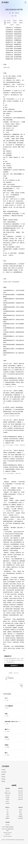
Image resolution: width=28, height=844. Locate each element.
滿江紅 (20, 812)
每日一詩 (7, 791)
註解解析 (21, 20)
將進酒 (20, 810)
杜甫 (7, 812)
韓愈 (15, 15)
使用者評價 (4, 772)
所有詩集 (7, 797)
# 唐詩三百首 (6, 67)
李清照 (7, 816)
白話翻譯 (21, 22)
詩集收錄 (15, 20)
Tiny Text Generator (7, 836)
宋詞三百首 (20, 793)
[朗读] (13, 13)
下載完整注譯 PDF (14, 665)
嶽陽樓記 (20, 816)
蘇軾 (7, 814)
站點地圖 (3, 779)
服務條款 (3, 774)
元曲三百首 (20, 795)
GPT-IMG (7, 824)
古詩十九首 (20, 797)
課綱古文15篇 (7, 793)
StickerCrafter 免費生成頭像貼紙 (7, 829)
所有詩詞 (7, 803)
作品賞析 (12, 24)
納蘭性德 (7, 818)
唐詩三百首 (16, 672)
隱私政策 (3, 776)
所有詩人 (7, 801)
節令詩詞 (7, 795)
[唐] (12, 15)
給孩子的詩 (20, 799)
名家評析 (18, 24)
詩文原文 (9, 20)
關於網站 (3, 781)
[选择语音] (10, 13)
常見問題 (3, 769)
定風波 (20, 814)
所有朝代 (7, 799)
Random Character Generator (7, 833)
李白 (7, 810)
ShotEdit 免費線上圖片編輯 (7, 826)
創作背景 (9, 22)
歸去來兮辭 (20, 818)
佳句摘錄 (15, 22)
